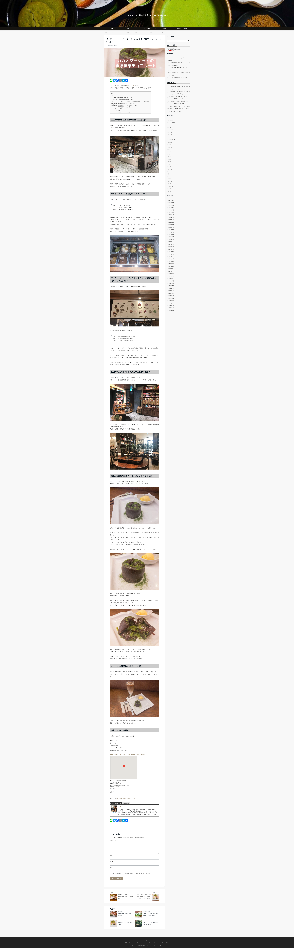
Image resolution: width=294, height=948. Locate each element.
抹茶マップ (130, 28)
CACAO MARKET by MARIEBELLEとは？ (123, 97)
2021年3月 (171, 266)
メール (112, 861)
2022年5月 (171, 232)
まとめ (170, 125)
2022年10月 (171, 219)
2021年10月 (171, 249)
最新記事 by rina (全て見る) (124, 112)
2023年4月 (171, 210)
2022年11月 (171, 217)
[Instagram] (115, 813)
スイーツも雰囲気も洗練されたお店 (121, 107)
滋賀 (169, 176)
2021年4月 (171, 263)
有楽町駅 (129, 798)
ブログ (170, 134)
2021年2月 (171, 268)
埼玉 (169, 152)
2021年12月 (171, 244)
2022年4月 (171, 234)
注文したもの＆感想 (117, 109)
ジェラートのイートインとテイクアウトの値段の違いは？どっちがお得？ (131, 101)
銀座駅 (124, 798)
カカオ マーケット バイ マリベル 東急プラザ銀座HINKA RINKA (127, 754)
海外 (169, 174)
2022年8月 (171, 224)
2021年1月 (171, 271)
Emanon (162, 945)
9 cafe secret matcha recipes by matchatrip (176, 59)
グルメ (170, 127)
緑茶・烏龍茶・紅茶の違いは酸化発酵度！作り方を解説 (179, 74)
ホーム (112, 28)
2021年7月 (171, 256)
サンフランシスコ (172, 130)
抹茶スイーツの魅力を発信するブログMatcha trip (147, 15)
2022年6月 (171, 229)
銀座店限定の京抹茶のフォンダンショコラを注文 (124, 105)
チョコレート (120, 798)
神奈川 (170, 181)
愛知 (169, 161)
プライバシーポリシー (152, 942)
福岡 (169, 183)
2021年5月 (171, 261)
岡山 (169, 156)
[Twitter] (113, 813)
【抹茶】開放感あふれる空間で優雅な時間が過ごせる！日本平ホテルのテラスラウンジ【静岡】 (179, 108)
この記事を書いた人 (116, 803)
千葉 (169, 149)
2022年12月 (171, 214)
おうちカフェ (171, 122)
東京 (169, 171)
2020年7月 (171, 285)
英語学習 (170, 186)
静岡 (169, 191)
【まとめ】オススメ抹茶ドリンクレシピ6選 (178, 77)
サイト (111, 867)
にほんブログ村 (177, 49)
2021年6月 (171, 259)
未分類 (170, 169)
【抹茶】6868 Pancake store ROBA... (125, 923)
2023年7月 (171, 202)
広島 (169, 159)
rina (116, 45)
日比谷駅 (133, 798)
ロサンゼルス (171, 139)
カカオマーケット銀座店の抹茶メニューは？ (123, 99)
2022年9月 (171, 222)
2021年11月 (171, 246)
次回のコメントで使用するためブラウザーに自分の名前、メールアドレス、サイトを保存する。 (131, 873)
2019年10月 (171, 308)
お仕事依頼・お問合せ (181, 28)
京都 (169, 144)
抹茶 (169, 164)
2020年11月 (171, 276)
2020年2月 (171, 298)
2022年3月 (171, 237)
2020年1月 (171, 300)
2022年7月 (171, 227)
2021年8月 (171, 254)
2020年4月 (171, 293)
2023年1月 (171, 212)
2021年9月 (171, 251)
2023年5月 (171, 207)
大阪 (169, 154)
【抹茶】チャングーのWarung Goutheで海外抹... (150, 923)
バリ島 (170, 132)
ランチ (170, 137)
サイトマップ (135, 942)
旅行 (169, 166)
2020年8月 (171, 283)
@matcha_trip (130, 85)
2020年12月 (171, 273)
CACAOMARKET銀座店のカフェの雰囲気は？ (124, 103)
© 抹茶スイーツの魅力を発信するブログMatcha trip (142, 945)
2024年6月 (171, 200)
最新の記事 (126, 803)
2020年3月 (171, 295)
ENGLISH (170, 120)
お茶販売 (164, 28)
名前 (111, 856)
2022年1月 (171, 241)
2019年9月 (171, 310)
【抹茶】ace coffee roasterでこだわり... (125, 914)
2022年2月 (171, 239)
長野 (169, 188)
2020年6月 (171, 288)
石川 (169, 178)
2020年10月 (171, 278)
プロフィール (147, 28)
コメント (113, 840)
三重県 (170, 142)
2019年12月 (171, 303)
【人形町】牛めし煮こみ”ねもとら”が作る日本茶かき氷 (179, 69)
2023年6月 (171, 205)
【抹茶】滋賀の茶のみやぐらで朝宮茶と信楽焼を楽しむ (150, 914)
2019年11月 (171, 305)
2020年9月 (171, 281)
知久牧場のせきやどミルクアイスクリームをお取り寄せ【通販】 (179, 64)
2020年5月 (171, 290)
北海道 (170, 147)
